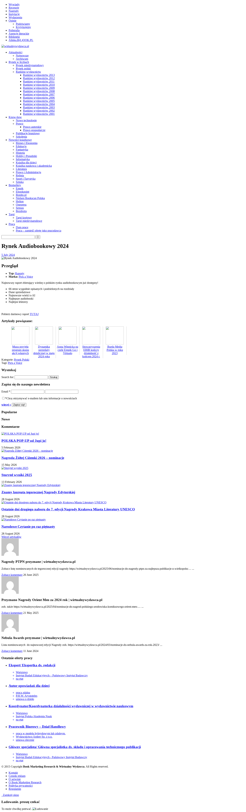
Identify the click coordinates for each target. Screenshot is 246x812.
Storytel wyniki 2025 (16, 475)
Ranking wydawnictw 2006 (39, 97)
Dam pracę (22, 227)
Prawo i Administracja (28, 172)
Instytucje (14, 14)
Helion (20, 201)
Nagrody (14, 10)
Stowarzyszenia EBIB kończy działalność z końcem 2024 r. (91, 351)
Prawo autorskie (32, 126)
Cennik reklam (17, 775)
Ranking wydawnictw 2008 (39, 91)
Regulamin (15, 788)
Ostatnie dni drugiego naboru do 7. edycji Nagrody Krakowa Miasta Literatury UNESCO (68, 509)
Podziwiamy (23, 23)
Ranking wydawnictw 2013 (39, 75)
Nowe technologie (26, 120)
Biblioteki (14, 36)
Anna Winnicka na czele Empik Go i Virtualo (67, 350)
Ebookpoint (22, 191)
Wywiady (14, 4)
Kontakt (13, 772)
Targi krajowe (24, 217)
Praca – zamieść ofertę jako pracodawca (38, 230)
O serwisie (15, 779)
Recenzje (14, 7)
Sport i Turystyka (25, 178)
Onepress (21, 204)
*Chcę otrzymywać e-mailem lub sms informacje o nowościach (41, 398)
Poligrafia (14, 30)
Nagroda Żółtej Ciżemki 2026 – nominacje (32, 458)
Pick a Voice (26, 276)
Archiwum (22, 58)
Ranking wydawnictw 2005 (39, 100)
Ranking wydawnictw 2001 (39, 113)
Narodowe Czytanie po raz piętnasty (28, 526)
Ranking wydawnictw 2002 (39, 110)
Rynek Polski (21, 359)
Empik (19, 188)
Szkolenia (21, 136)
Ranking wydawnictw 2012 (39, 78)
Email (5, 391)
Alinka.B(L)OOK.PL (21, 40)
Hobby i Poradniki (26, 156)
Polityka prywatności (21, 785)
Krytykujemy (23, 27)
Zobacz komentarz (12, 574)
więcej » (6, 404)
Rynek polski (23, 68)
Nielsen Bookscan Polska (30, 198)
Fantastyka (22, 149)
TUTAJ (34, 314)
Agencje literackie (19, 33)
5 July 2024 (8, 254)
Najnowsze (22, 55)
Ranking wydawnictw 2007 (39, 94)
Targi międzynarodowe (29, 220)
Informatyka (23, 159)
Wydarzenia (15, 17)
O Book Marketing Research (25, 782)
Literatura (21, 169)
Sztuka (20, 181)
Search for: (7, 377)
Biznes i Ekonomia (26, 143)
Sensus (20, 207)
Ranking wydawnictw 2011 (39, 81)
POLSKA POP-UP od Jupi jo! (23, 441)
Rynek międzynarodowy (30, 65)
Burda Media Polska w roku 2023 (115, 350)
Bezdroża (21, 211)
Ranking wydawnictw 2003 (39, 107)
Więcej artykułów (11, 536)
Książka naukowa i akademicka (34, 165)
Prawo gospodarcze (34, 130)
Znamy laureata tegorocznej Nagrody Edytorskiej (38, 492)
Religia (20, 175)
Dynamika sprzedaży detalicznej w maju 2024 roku (44, 351)
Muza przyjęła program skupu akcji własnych (20, 350)
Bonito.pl (21, 194)
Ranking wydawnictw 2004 (39, 104)
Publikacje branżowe (28, 133)
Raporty (19, 273)
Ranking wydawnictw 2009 (39, 87)
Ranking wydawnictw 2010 (39, 84)
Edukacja (21, 146)
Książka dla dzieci (26, 162)
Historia (20, 152)
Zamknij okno (10, 795)
